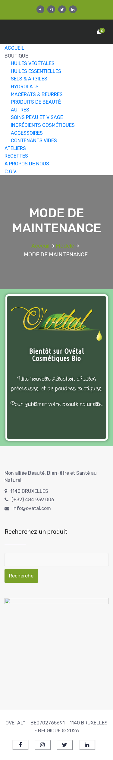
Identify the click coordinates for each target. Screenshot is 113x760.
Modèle (65, 245)
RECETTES (16, 156)
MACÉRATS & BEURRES (37, 94)
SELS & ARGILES (29, 79)
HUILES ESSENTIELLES (36, 71)
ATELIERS (15, 148)
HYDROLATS (25, 86)
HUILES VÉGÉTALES (33, 63)
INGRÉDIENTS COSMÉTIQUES (43, 125)
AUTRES (20, 110)
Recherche (21, 576)
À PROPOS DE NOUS (27, 164)
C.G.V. (11, 171)
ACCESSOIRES (27, 133)
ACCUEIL (14, 48)
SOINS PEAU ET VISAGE (37, 117)
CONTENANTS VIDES (34, 140)
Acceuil (40, 245)
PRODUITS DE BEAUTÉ (36, 102)
